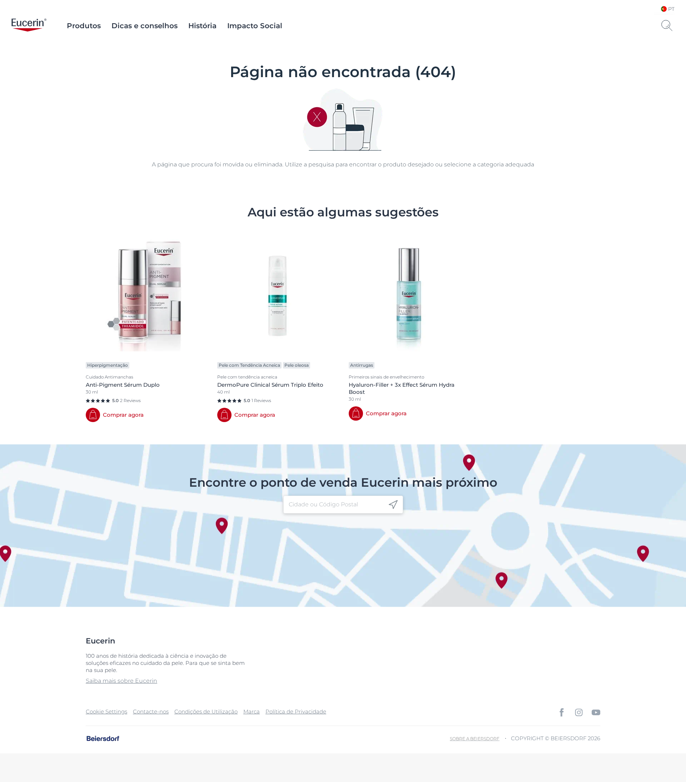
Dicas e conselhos (144, 25)
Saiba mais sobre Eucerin (121, 680)
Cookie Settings (106, 711)
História (202, 25)
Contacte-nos (151, 711)
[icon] (393, 504)
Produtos (84, 25)
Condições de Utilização (206, 711)
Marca (251, 711)
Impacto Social (254, 25)
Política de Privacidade (295, 711)
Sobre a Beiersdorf (474, 738)
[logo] (28, 26)
